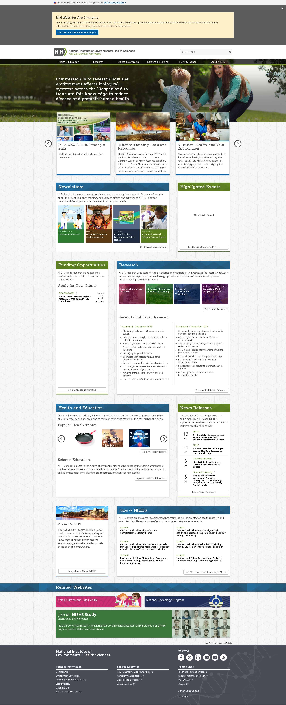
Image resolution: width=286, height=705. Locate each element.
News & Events (187, 61)
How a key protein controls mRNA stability (143, 343)
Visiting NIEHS (62, 687)
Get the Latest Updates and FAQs (76, 32)
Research (98, 61)
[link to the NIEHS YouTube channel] (215, 657)
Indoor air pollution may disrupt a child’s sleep (200, 356)
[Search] (231, 52)
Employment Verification (68, 675)
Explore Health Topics (154, 451)
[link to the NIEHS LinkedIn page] (198, 657)
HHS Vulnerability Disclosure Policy (133, 671)
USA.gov (182, 684)
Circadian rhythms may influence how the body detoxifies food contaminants (200, 332)
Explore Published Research (211, 390)
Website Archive (124, 684)
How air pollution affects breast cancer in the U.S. (146, 379)
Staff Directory (63, 683)
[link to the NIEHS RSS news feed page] (223, 657)
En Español (183, 696)
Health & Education (68, 61)
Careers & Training (157, 61)
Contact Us (61, 671)
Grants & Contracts (128, 61)
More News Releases (204, 492)
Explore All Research (215, 309)
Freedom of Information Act (69, 679)
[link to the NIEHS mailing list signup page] (206, 657)
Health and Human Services (191, 671)
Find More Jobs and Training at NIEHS (206, 572)
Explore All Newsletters (153, 247)
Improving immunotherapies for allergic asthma (145, 363)
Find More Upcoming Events (204, 247)
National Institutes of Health (191, 675)
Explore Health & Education (151, 478)
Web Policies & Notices (128, 679)
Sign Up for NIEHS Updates (69, 691)
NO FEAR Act (184, 679)
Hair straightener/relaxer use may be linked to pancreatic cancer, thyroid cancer (144, 368)
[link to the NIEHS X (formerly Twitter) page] (189, 657)
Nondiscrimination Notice (129, 675)
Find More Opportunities (82, 389)
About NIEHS (217, 61)
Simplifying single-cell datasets (137, 353)
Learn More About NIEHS (82, 571)
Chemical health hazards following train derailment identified (141, 358)
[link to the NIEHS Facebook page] (181, 657)
